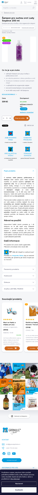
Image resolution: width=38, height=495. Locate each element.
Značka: (8, 32)
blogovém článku (18, 255)
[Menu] (35, 2)
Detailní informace (8, 94)
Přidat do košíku (20, 118)
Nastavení (19, 484)
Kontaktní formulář (12, 460)
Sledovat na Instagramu (20, 416)
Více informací (15, 479)
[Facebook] (3, 453)
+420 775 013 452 (11, 448)
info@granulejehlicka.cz (13, 444)
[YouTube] (14, 453)
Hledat (33, 8)
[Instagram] (8, 453)
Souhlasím (19, 490)
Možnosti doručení (26, 112)
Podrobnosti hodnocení (28, 27)
